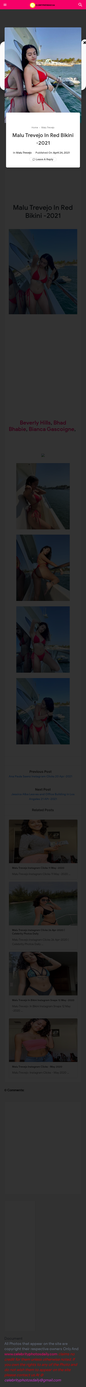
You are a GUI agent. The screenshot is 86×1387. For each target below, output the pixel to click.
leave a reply (44, 159)
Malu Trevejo (24, 152)
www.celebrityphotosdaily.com (30, 1354)
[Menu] (5, 4)
